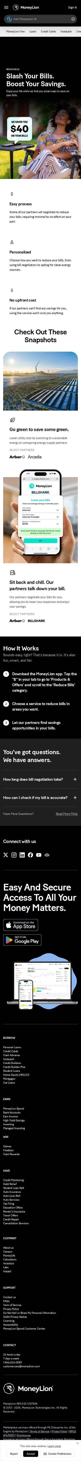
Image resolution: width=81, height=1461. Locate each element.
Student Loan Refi (13, 1188)
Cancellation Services (16, 1223)
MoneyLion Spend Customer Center (24, 1328)
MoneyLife (9, 1255)
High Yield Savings (14, 1120)
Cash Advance (11, 1055)
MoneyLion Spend (13, 1108)
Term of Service (12, 1305)
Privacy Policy (11, 1309)
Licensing (8, 1321)
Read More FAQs (67, 814)
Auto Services (11, 1199)
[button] (57, 1454)
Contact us (9, 1297)
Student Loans (11, 1071)
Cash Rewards (11, 1154)
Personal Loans (12, 1047)
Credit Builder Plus (14, 1067)
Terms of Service (39, 1431)
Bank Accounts (12, 1112)
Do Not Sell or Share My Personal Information (29, 1313)
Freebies (8, 1150)
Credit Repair (11, 1219)
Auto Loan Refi (11, 1196)
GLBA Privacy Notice (15, 1317)
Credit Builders (12, 1063)
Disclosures (23, 1435)
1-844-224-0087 (12, 1362)
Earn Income (10, 1116)
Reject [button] (13, 1453)
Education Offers (13, 1207)
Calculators (9, 1259)
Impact (7, 1271)
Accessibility (10, 1324)
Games (7, 1146)
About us (8, 1247)
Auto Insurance (12, 1192)
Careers (7, 1251)
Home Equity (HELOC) (16, 1075)
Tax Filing (8, 1203)
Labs (5, 1267)
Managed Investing (14, 1128)
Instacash (8, 1059)
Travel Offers (10, 1215)
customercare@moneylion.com (21, 1366)
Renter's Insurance (14, 1211)
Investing (8, 1124)
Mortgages (9, 1078)
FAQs (6, 1301)
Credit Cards (10, 1051)
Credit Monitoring (13, 1180)
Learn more (54, 1446)
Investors (8, 1263)
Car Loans (9, 1082)
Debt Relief (9, 1184)
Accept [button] (31, 1453)
